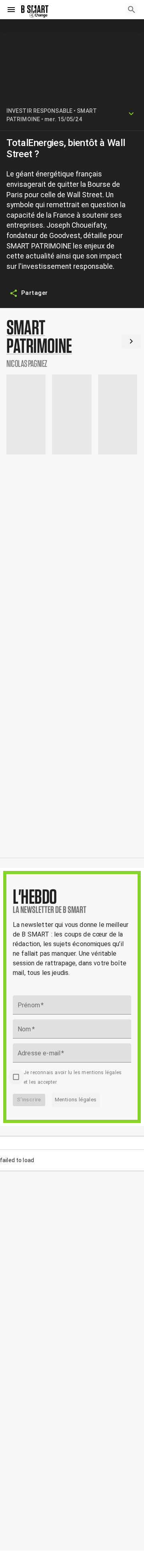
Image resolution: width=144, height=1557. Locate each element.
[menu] (11, 9)
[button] (72, 342)
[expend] (131, 113)
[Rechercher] (132, 10)
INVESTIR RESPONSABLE (39, 111)
